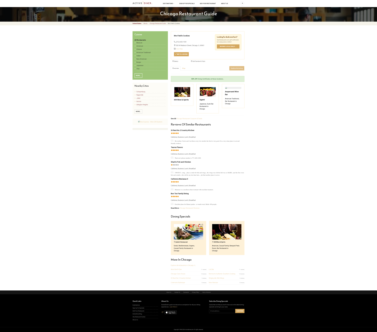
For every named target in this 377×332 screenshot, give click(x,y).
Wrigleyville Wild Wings (216, 278)
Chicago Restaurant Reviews (189, 208)
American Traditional (143, 52)
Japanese (139, 65)
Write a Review (182, 54)
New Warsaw (213, 282)
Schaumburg (140, 92)
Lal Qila (211, 269)
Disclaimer (186, 292)
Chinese (139, 49)
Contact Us (177, 292)
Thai (137, 69)
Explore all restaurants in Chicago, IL (183, 265)
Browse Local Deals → (228, 46)
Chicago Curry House (178, 274)
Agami (202, 100)
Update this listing (237, 68)
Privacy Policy (195, 292)
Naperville (139, 95)
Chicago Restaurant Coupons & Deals (189, 119)
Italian (138, 56)
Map (183, 68)
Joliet (138, 98)
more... (138, 111)
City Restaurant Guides (139, 317)
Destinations (168, 3)
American (139, 46)
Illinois (145, 23)
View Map (179, 49)
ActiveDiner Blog (137, 314)
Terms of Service (206, 292)
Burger (138, 62)
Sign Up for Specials (187, 3)
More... (138, 75)
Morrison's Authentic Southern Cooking (222, 274)
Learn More (173, 307)
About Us (224, 3)
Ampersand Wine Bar (232, 93)
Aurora (138, 101)
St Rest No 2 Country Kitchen (181, 278)
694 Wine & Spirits (181, 100)
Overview (175, 68)
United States (137, 23)
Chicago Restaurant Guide (158, 23)
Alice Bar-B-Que (176, 269)
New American (141, 59)
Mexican (139, 43)
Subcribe (240, 311)
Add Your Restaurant (208, 3)
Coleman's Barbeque (178, 282)
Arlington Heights (142, 105)
